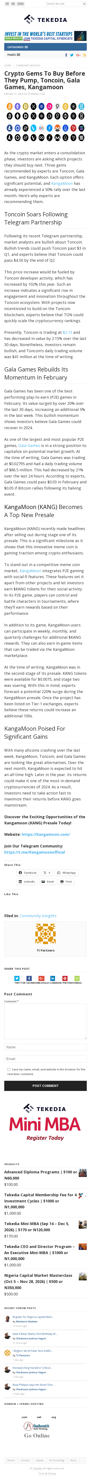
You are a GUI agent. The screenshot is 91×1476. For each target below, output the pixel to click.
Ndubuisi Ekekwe (26, 1321)
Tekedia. (37, 1468)
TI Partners (33, 93)
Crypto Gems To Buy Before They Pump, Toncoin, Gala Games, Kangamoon (44, 80)
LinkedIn (56, 982)
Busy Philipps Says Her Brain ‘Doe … (34, 1385)
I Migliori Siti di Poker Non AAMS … (33, 1351)
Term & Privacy (47, 1473)
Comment (11, 1001)
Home (7, 65)
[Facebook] (65, 55)
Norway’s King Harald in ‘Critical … (33, 1368)
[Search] (84, 3)
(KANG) (46, 507)
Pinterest (68, 982)
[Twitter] (71, 55)
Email (78, 982)
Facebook (32, 982)
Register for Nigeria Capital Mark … (33, 1317)
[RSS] (84, 55)
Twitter (20, 982)
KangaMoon (62, 183)
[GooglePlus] (77, 55)
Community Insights (28, 65)
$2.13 (67, 332)
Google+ (44, 982)
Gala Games (29, 445)
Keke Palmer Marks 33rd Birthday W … (35, 1334)
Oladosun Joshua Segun (31, 1338)
